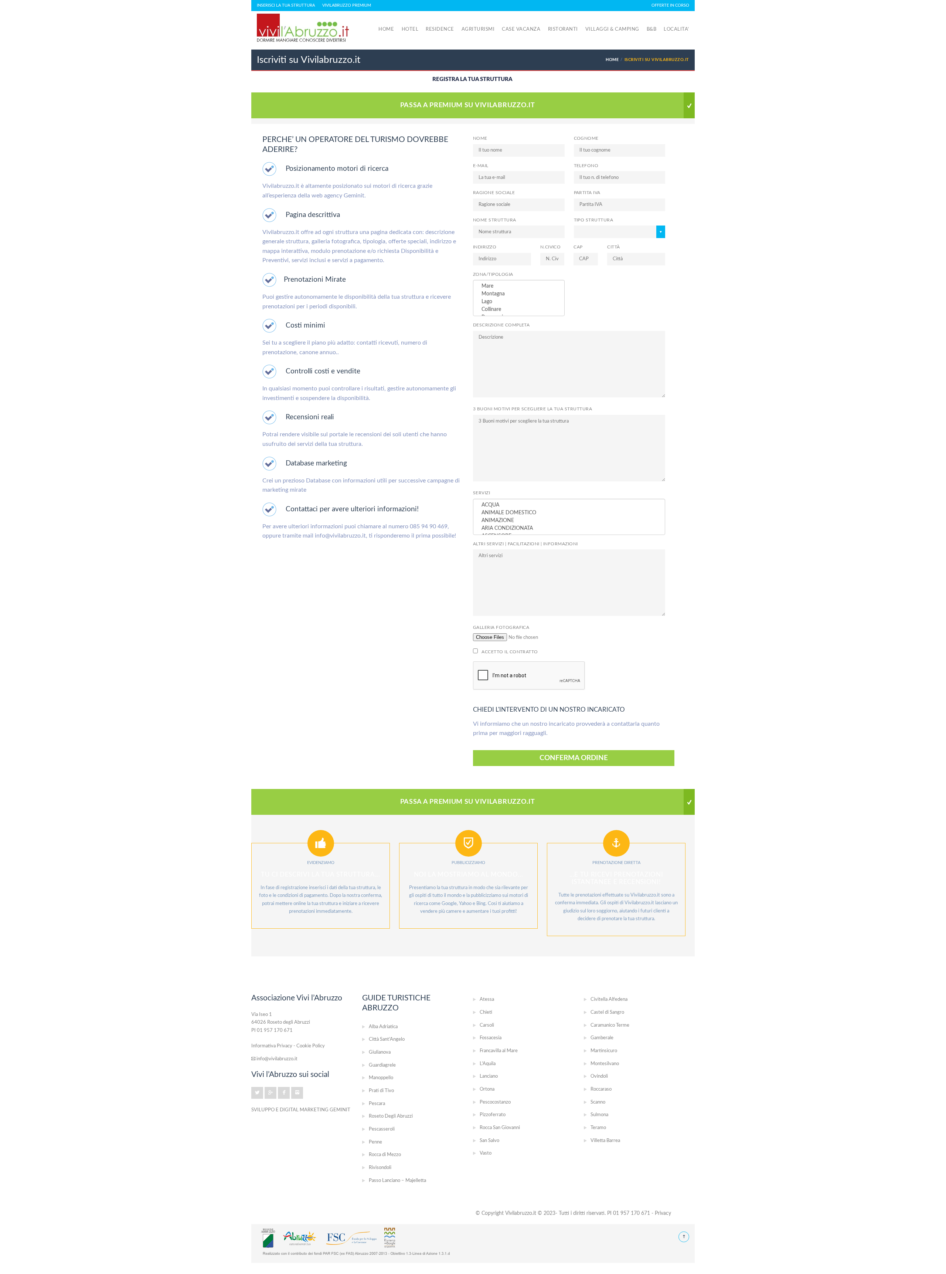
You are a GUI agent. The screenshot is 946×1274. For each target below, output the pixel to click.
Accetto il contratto (509, 652)
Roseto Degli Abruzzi (391, 1116)
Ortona (487, 1089)
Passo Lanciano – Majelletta (397, 1180)
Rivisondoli (380, 1167)
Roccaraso (601, 1089)
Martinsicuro (604, 1050)
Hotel (410, 29)
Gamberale (602, 1038)
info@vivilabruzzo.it (340, 536)
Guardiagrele (382, 1065)
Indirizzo (484, 247)
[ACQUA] (569, 505)
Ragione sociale (494, 193)
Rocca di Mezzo (385, 1154)
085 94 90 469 (429, 526)
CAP (578, 247)
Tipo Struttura (593, 220)
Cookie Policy (310, 1046)
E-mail (481, 166)
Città (613, 247)
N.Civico (550, 247)
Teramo (598, 1127)
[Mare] (519, 286)
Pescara (377, 1103)
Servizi (481, 493)
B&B (652, 29)
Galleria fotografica (501, 628)
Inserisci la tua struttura (286, 5)
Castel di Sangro (607, 1012)
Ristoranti (563, 29)
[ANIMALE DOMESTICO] (569, 513)
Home (386, 29)
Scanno (598, 1102)
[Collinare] (519, 310)
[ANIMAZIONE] (569, 521)
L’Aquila (488, 1063)
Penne (375, 1142)
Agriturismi (478, 29)
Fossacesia (490, 1038)
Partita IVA (587, 193)
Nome (480, 138)
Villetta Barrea (605, 1140)
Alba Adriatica (383, 1026)
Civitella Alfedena (609, 999)
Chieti (486, 1012)
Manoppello (381, 1077)
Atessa (487, 999)
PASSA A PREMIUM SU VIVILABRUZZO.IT (467, 105)
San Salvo (489, 1140)
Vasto (485, 1153)
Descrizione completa (501, 325)
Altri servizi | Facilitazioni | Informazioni (525, 544)
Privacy (663, 1213)
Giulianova (380, 1052)
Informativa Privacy (271, 1046)
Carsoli (487, 1025)
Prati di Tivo (381, 1090)
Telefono (586, 166)
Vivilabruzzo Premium (346, 5)
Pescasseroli (382, 1129)
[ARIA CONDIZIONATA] (569, 528)
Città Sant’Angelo (387, 1039)
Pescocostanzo (495, 1102)
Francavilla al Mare (499, 1050)
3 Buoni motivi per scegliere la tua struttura (532, 409)
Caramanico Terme (610, 1025)
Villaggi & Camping (612, 29)
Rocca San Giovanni (500, 1127)
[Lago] (519, 302)
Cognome (586, 138)
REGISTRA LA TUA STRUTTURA (472, 79)
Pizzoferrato (493, 1114)
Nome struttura (494, 220)
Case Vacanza (521, 29)
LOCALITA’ (676, 29)
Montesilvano (605, 1063)
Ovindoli (599, 1076)
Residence (440, 29)
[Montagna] (519, 294)
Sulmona (599, 1114)
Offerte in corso (670, 5)
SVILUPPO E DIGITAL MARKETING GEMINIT (300, 1110)
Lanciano (489, 1076)
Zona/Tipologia (493, 274)
